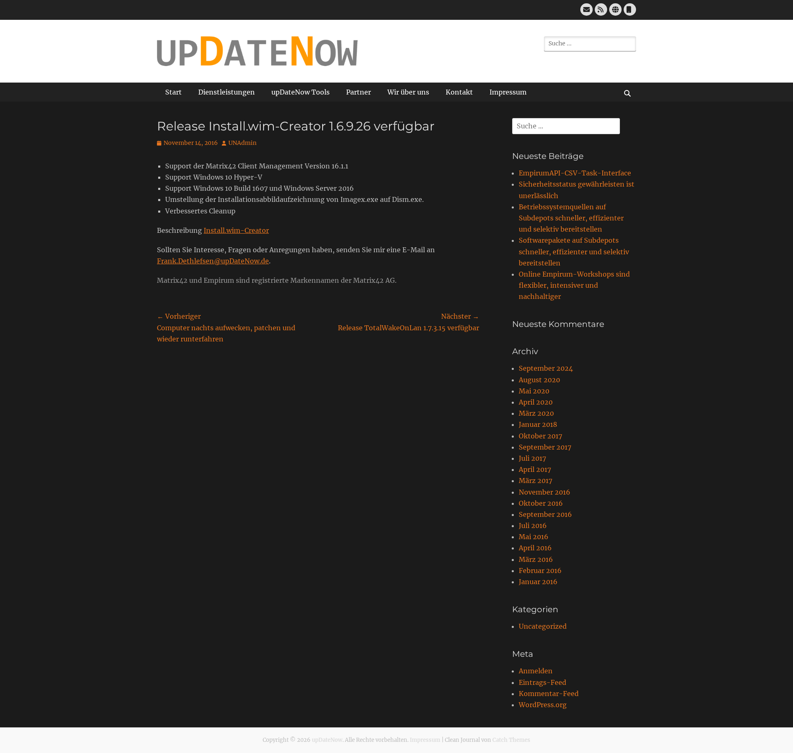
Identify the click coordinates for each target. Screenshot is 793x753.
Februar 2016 (540, 570)
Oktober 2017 (540, 436)
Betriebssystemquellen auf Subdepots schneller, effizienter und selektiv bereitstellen (571, 218)
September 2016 (545, 514)
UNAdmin (242, 143)
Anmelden (536, 671)
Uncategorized (543, 626)
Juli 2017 (532, 458)
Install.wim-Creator (236, 230)
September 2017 (545, 447)
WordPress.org (543, 705)
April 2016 (535, 548)
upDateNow (327, 740)
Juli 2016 (533, 525)
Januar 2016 (538, 582)
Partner (358, 92)
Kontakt (459, 92)
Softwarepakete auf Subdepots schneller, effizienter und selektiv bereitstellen (574, 251)
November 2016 (544, 492)
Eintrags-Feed (542, 682)
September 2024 (546, 368)
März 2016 (536, 559)
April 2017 (535, 469)
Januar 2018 (538, 424)
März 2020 (536, 413)
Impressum (508, 92)
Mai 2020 (534, 391)
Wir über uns (408, 92)
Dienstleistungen (226, 92)
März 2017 (535, 480)
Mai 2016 (533, 537)
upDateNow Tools (300, 92)
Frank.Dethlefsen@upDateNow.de (213, 261)
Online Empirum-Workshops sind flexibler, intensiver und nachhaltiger (574, 285)
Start (173, 92)
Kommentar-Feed (549, 693)
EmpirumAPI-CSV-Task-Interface (575, 173)
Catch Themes (511, 740)
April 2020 (536, 402)
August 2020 (539, 380)
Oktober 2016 (541, 503)
